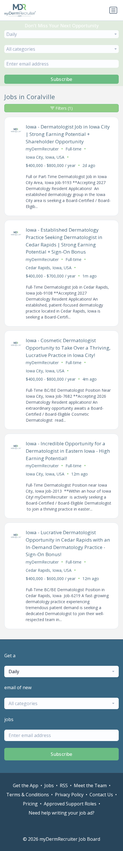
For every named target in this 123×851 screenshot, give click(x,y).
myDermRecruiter (42, 149)
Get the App (25, 785)
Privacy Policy (69, 794)
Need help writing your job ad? (61, 813)
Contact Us (101, 794)
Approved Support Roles (70, 804)
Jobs (49, 785)
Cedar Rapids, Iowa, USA (49, 267)
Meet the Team (90, 785)
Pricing (30, 804)
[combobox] (61, 34)
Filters (64, 108)
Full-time (74, 149)
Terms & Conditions (27, 794)
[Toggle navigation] (113, 10)
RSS (64, 785)
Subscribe (61, 79)
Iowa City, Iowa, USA (45, 157)
